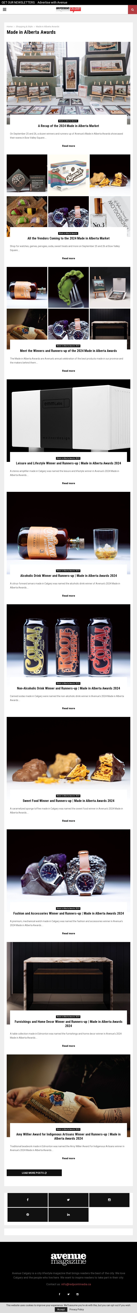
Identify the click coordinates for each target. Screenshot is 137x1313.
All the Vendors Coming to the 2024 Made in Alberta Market (69, 238)
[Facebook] (59, 1294)
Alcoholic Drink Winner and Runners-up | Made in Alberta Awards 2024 (68, 576)
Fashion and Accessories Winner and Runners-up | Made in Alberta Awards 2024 (68, 913)
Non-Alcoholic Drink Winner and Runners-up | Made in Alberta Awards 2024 (68, 688)
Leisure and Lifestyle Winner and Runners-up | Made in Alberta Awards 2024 (68, 463)
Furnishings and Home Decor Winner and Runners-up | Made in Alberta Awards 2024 (68, 1024)
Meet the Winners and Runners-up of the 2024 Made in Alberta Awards (68, 351)
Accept (61, 1309)
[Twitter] (68, 1294)
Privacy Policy (77, 1309)
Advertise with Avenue (52, 2)
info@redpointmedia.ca (76, 1284)
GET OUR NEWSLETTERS (18, 2)
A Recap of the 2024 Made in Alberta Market (68, 126)
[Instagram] (77, 1294)
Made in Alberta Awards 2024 (68, 346)
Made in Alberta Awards (68, 121)
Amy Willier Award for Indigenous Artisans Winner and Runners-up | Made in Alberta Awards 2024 (68, 1136)
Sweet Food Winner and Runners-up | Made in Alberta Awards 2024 (68, 801)
